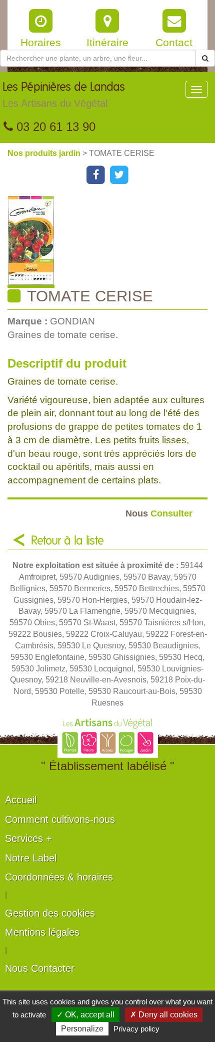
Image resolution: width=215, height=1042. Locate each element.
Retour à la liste (67, 541)
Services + (28, 838)
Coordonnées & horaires (59, 877)
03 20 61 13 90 (54, 126)
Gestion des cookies (50, 913)
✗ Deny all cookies (164, 1014)
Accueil (20, 799)
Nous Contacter (39, 968)
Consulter (159, 513)
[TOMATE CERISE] (111, 242)
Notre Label (30, 857)
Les (63, 95)
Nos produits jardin (45, 153)
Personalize (82, 1028)
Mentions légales (42, 932)
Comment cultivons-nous (60, 819)
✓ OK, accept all (85, 1014)
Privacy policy (137, 1028)
